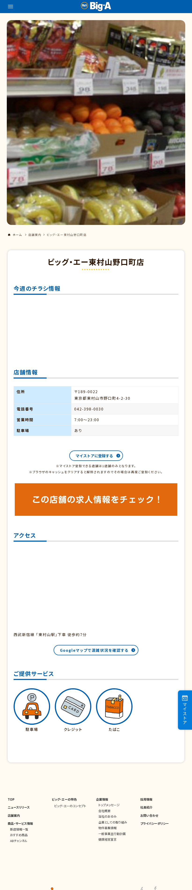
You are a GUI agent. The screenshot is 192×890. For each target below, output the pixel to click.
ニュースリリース (19, 807)
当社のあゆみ (107, 816)
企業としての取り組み (112, 822)
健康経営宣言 (107, 839)
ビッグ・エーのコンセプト (70, 806)
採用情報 (146, 799)
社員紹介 (146, 807)
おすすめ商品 (19, 835)
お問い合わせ (149, 815)
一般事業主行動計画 (112, 833)
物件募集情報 (107, 828)
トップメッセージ (109, 805)
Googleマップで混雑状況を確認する (94, 650)
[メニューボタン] (10, 6)
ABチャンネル (18, 841)
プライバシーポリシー (154, 823)
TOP (11, 799)
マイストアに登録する (94, 455)
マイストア (185, 713)
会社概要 (104, 811)
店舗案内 (34, 235)
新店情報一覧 (19, 829)
